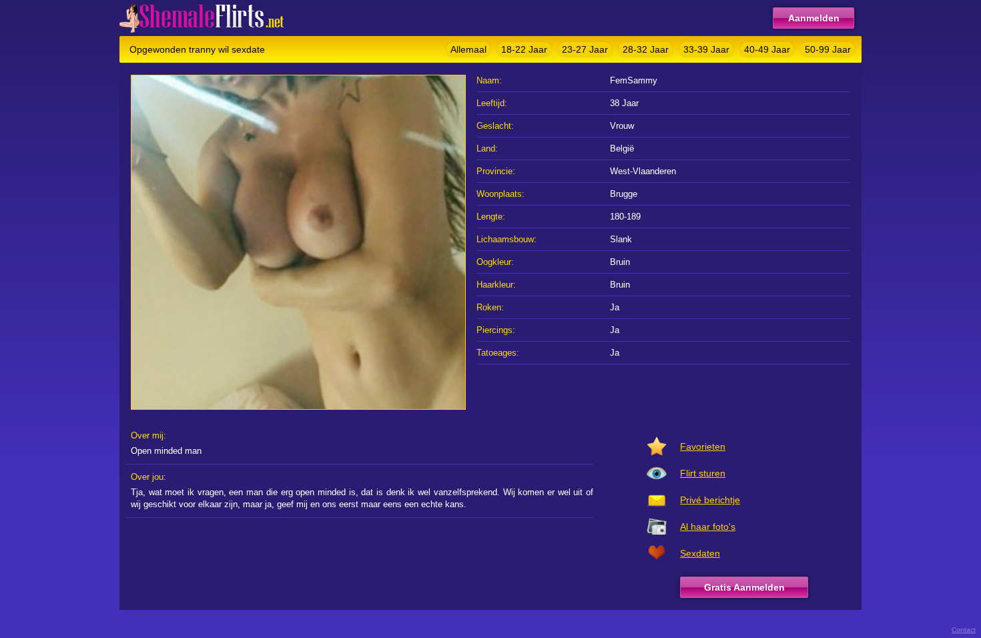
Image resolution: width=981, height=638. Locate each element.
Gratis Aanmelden (744, 587)
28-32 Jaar (646, 49)
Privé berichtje (710, 500)
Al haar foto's (707, 526)
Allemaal (468, 49)
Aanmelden (814, 18)
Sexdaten (700, 553)
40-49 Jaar (767, 49)
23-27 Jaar (585, 49)
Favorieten (702, 446)
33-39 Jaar (706, 49)
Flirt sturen (702, 473)
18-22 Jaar (524, 49)
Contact (964, 629)
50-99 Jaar (828, 49)
